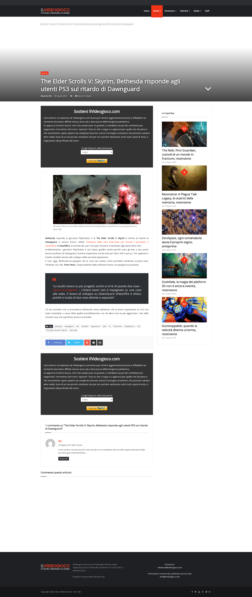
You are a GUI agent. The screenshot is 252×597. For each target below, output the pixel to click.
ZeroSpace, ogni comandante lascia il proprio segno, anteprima (182, 242)
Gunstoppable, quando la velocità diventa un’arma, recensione (179, 330)
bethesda (58, 326)
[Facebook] (192, 592)
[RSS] (209, 592)
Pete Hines (117, 326)
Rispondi (64, 458)
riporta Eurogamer (64, 290)
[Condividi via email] (93, 342)
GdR (104, 326)
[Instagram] (202, 592)
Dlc (77, 326)
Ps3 (138, 326)
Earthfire (85, 326)
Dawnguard (69, 326)
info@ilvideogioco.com (170, 576)
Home (146, 10)
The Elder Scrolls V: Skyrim (56, 330)
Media (196, 10)
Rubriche (184, 10)
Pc (110, 326)
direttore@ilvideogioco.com (170, 567)
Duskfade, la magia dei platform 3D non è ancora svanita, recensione (184, 286)
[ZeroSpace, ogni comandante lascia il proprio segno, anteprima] (184, 222)
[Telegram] (206, 592)
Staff (207, 10)
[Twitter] (195, 592)
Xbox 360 (73, 330)
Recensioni (170, 10)
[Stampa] (100, 342)
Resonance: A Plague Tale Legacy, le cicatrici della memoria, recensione (179, 198)
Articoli (156, 10)
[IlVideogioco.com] (55, 11)
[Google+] (87, 342)
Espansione (95, 326)
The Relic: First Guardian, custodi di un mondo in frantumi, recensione (179, 154)
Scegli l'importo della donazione (97, 148)
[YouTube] (199, 592)
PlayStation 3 (130, 326)
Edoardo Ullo (46, 96)
